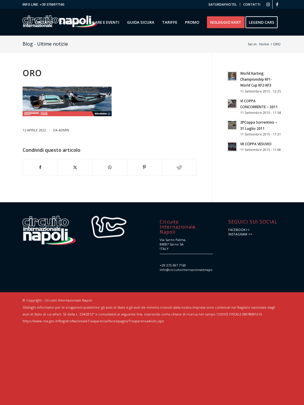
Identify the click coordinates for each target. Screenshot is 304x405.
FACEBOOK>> (239, 229)
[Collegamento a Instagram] (268, 4)
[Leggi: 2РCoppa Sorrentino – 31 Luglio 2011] (232, 125)
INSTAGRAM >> (240, 234)
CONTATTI (251, 4)
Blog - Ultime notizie (45, 44)
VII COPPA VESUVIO (256, 143)
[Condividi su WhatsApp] (110, 167)
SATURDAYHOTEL (222, 4)
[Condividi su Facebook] (40, 167)
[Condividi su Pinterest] (144, 167)
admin (63, 130)
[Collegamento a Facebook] (277, 4)
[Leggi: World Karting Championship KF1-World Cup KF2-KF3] (232, 76)
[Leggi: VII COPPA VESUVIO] (232, 146)
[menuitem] (222, 4)
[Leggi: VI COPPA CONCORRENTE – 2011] (232, 103)
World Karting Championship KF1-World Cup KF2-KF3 (256, 79)
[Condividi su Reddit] (179, 167)
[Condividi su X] (75, 167)
